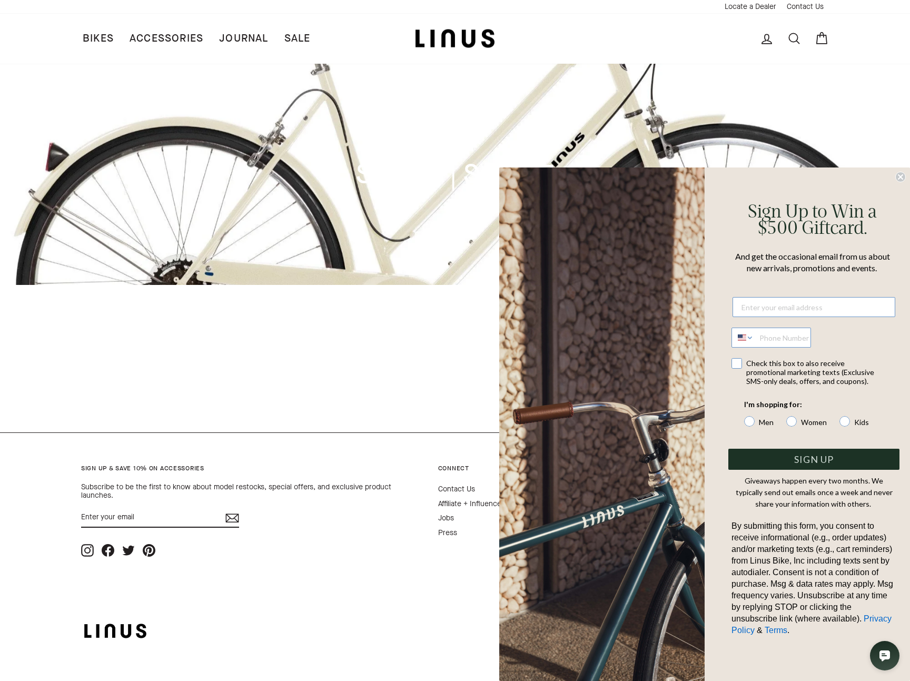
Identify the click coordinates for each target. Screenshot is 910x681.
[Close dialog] (900, 177)
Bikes (98, 38)
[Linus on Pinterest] (149, 550)
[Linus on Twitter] (128, 550)
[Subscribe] (232, 518)
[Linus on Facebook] (108, 550)
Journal (243, 38)
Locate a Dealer (750, 7)
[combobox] (743, 337)
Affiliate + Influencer (471, 504)
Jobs (446, 518)
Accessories (166, 38)
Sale (297, 38)
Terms (776, 630)
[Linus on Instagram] (87, 550)
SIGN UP (814, 459)
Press (447, 533)
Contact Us (805, 7)
